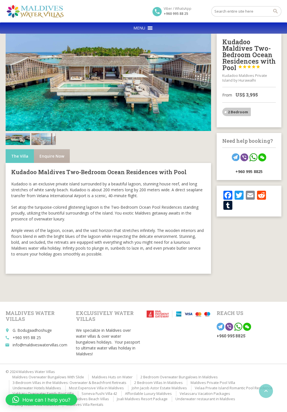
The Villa (19, 156)
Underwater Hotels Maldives (37, 387)
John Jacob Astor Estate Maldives (159, 387)
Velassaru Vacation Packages (205, 393)
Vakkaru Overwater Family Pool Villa (43, 393)
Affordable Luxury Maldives (148, 393)
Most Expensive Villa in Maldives (96, 387)
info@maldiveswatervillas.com (40, 344)
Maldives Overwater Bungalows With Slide (48, 376)
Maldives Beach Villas (90, 398)
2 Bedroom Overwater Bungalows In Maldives (179, 376)
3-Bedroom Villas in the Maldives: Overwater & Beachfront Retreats (69, 382)
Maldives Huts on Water (112, 376)
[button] (139, 28)
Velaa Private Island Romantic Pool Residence (233, 387)
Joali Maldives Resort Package (142, 398)
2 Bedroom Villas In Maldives (158, 382)
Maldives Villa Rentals (84, 404)
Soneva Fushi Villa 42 (99, 393)
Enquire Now (52, 156)
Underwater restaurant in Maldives (205, 398)
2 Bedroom (238, 111)
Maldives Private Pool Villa (213, 382)
